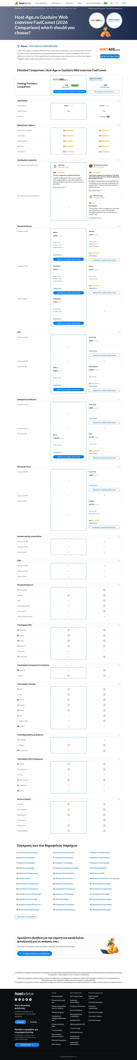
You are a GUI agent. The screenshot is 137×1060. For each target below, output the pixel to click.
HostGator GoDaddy (64, 863)
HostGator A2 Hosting (101, 904)
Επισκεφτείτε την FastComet (104, 91)
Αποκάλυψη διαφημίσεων (114, 8)
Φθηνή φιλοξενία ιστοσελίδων (76, 1015)
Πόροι (80, 3)
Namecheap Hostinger (101, 899)
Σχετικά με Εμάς (57, 996)
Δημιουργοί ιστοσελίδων (74, 1043)
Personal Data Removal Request (58, 1035)
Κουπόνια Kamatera (96, 1002)
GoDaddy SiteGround (64, 858)
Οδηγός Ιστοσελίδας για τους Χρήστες (59, 1007)
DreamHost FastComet (28, 852)
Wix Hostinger (62, 899)
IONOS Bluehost (99, 868)
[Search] (111, 3)
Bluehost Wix (98, 873)
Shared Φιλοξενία (76, 1010)
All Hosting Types (76, 996)
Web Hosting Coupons (93, 997)
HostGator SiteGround (28, 884)
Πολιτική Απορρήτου (59, 1040)
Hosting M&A (26, 1045)
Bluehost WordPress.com (30, 904)
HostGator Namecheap (65, 910)
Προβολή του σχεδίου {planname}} (68, 259)
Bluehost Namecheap (100, 852)
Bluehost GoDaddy (26, 858)
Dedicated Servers (76, 1032)
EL (125, 3)
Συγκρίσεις (69, 3)
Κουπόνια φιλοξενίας (97, 3)
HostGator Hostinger (65, 894)
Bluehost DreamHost (65, 873)
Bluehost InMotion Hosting (67, 868)
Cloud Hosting (75, 1028)
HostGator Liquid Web (102, 889)
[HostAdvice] (23, 3)
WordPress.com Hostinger (30, 894)
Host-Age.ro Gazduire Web (43, 46)
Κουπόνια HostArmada (93, 1007)
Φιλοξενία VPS (75, 1020)
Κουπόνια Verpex (95, 1020)
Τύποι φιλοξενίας (41, 3)
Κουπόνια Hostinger (96, 1012)
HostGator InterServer (28, 889)
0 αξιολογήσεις (57, 255)
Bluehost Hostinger (26, 863)
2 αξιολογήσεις (65, 87)
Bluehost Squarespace (28, 873)
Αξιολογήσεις (56, 3)
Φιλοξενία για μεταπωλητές (74, 1037)
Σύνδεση (33, 1022)
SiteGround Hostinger (101, 910)
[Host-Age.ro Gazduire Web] (110, 49)
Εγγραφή (20, 1022)
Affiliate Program (58, 1012)
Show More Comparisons (26, 917)
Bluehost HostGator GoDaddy (106, 878)
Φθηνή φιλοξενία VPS (77, 1024)
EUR (117, 3)
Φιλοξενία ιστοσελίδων (74, 1001)
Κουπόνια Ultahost (95, 1016)
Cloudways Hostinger (28, 899)
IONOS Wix (24, 878)
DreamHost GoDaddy (65, 904)
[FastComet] (104, 79)
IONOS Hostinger (26, 868)
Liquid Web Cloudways (65, 889)
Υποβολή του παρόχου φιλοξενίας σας (59, 1018)
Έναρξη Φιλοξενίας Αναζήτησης (36, 953)
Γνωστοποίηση (57, 1030)
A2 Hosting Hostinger (101, 884)
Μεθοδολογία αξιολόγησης (97, 8)
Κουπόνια (104, 116)
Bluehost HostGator (64, 878)
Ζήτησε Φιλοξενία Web (58, 1025)
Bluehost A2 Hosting (100, 863)
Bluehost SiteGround (100, 858)
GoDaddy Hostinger (101, 894)
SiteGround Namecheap (29, 910)
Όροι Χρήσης (56, 1044)
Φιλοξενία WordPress (77, 1006)
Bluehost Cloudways (64, 884)
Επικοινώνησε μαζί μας (58, 1001)
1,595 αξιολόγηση (104, 87)
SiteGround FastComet (64, 852)
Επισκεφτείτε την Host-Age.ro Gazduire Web (110, 56)
